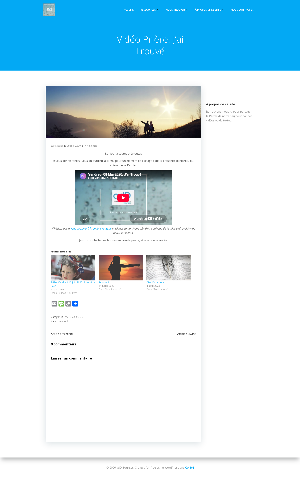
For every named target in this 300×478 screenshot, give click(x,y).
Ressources (148, 9)
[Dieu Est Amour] (168, 267)
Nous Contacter (242, 9)
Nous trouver (175, 9)
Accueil (129, 9)
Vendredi (63, 321)
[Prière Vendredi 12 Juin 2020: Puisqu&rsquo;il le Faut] (73, 267)
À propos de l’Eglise (208, 9)
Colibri (189, 467)
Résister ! (104, 282)
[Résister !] (121, 267)
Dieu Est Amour (155, 282)
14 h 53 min (90, 145)
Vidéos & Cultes (74, 317)
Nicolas (59, 145)
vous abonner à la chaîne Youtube (90, 228)
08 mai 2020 (74, 145)
